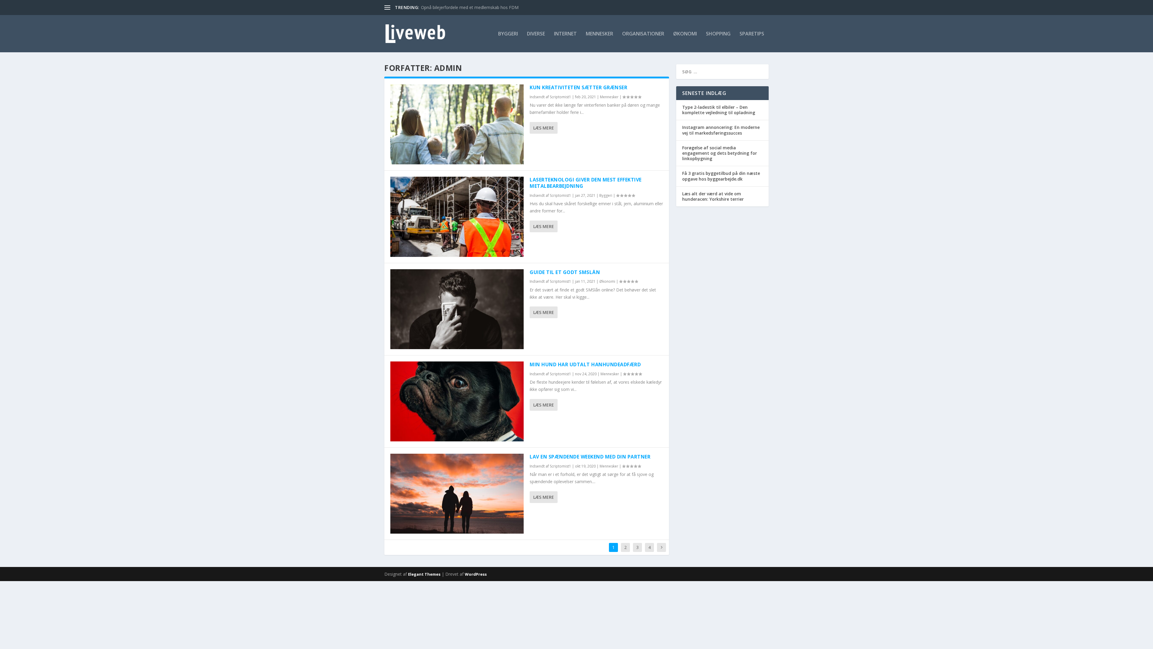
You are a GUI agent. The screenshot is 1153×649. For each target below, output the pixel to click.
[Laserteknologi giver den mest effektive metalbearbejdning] (457, 217)
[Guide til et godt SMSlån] (457, 309)
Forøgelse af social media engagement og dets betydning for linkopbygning (719, 153)
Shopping (718, 34)
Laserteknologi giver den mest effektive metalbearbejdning (586, 182)
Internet (565, 34)
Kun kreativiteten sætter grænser (578, 87)
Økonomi (685, 34)
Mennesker (599, 34)
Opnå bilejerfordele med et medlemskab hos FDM (470, 7)
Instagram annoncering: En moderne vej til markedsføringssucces (721, 130)
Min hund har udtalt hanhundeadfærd (585, 364)
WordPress (476, 574)
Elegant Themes (424, 574)
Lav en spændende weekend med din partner (590, 456)
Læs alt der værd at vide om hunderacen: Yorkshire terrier (713, 196)
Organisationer (643, 34)
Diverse (536, 34)
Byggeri (508, 34)
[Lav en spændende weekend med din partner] (457, 494)
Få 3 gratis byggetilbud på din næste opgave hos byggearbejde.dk (721, 175)
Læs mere (543, 128)
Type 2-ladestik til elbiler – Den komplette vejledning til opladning (718, 109)
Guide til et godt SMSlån (565, 272)
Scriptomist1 (560, 96)
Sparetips (752, 34)
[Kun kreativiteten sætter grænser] (457, 124)
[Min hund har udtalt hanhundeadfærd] (457, 401)
